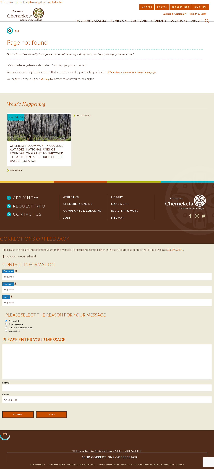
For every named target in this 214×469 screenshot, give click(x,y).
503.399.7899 (174, 249)
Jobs (67, 217)
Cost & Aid (139, 20)
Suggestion (14, 330)
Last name (8, 284)
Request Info (180, 7)
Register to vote (124, 210)
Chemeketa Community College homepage (132, 72)
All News (16, 170)
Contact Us (27, 214)
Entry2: (6, 394)
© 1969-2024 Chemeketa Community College (160, 464)
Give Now (200, 7)
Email (6, 297)
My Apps (147, 7)
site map (45, 79)
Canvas (162, 7)
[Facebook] (190, 217)
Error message (15, 324)
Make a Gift (120, 203)
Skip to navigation (35, 2)
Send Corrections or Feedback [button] (110, 457)
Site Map (117, 217)
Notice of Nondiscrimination (116, 464)
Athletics (71, 196)
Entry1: (6, 382)
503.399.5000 (132, 451)
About (196, 20)
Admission (119, 20)
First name (8, 271)
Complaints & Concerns (82, 210)
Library (117, 196)
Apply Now (25, 197)
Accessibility (38, 464)
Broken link (13, 321)
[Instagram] (197, 217)
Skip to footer (55, 2)
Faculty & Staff (198, 14)
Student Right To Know (62, 464)
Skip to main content (12, 2)
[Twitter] (203, 217)
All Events (84, 115)
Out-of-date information (20, 327)
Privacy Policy (87, 464)
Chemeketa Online (77, 203)
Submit (18, 414)
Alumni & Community (175, 14)
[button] (207, 20)
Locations (179, 20)
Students (159, 20)
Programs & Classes (91, 20)
